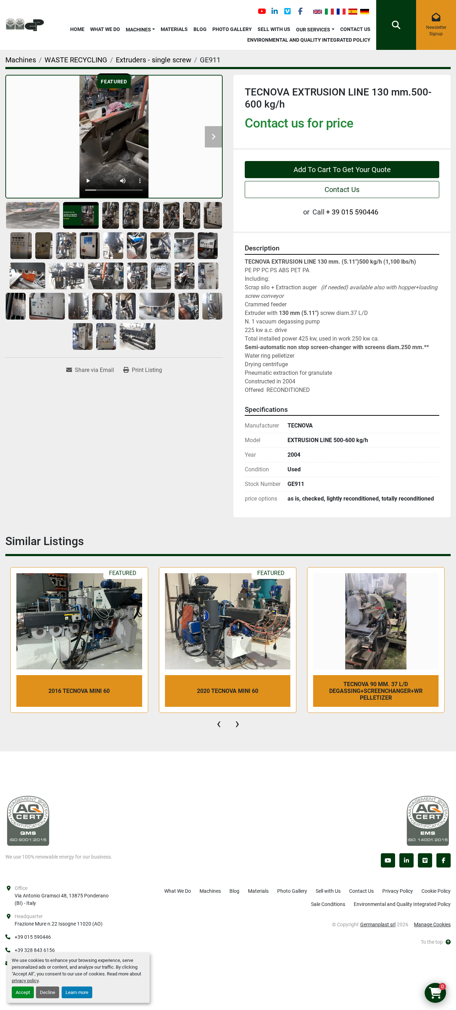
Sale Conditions (328, 904)
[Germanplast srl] (28, 820)
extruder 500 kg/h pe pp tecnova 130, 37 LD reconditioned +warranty (376, 691)
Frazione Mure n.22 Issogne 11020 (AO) (59, 924)
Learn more (77, 992)
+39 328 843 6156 (35, 950)
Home (77, 29)
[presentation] (219, 723)
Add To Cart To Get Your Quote (342, 169)
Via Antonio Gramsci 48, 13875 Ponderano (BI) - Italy (62, 899)
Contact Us (355, 29)
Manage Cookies (432, 924)
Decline (47, 992)
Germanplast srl (377, 924)
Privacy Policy (397, 891)
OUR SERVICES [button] (313, 29)
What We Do (105, 29)
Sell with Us (274, 29)
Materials (174, 29)
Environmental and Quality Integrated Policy (308, 40)
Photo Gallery (232, 29)
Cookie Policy (436, 891)
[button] (140, 28)
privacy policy (25, 980)
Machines (138, 29)
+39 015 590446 (33, 937)
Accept (23, 992)
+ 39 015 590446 (352, 212)
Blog (200, 29)
